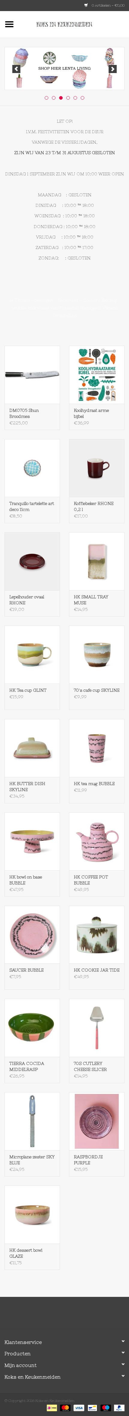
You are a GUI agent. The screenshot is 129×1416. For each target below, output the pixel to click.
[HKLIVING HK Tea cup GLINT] (32, 655)
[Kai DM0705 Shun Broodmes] (32, 375)
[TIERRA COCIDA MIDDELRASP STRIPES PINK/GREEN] (32, 1028)
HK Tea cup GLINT (27, 690)
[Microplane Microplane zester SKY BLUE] (32, 1121)
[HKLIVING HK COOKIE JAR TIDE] (96, 935)
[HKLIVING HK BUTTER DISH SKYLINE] (32, 748)
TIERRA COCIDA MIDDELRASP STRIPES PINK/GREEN (26, 1066)
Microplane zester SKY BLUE (32, 1159)
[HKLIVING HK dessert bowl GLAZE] (32, 1215)
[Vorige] (16, 69)
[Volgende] (113, 69)
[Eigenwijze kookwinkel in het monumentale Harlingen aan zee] (73, 24)
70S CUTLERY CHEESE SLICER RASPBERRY (90, 1066)
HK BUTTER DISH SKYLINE (27, 786)
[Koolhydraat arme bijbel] (96, 375)
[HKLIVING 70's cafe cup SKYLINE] (96, 655)
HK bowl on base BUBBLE (25, 880)
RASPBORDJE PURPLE (88, 1159)
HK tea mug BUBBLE (94, 783)
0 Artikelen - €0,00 (107, 5)
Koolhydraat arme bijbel (91, 413)
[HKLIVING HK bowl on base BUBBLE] (32, 841)
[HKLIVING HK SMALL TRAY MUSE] (96, 561)
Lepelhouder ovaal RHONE (26, 599)
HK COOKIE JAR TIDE (96, 970)
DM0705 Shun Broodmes (24, 413)
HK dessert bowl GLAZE (25, 1253)
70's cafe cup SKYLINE (96, 690)
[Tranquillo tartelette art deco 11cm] (32, 468)
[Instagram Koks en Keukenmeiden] (75, 1315)
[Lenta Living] (64, 68)
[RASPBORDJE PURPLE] (96, 1121)
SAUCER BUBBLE (26, 970)
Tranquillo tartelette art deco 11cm (31, 506)
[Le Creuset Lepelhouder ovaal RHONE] (32, 561)
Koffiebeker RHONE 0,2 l (93, 506)
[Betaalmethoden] (51, 1408)
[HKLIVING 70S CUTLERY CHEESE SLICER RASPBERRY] (96, 1028)
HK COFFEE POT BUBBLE (91, 880)
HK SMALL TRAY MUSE (91, 599)
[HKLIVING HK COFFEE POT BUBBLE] (96, 841)
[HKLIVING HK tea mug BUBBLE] (96, 748)
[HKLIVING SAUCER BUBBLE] (32, 935)
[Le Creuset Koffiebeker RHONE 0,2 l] (96, 468)
